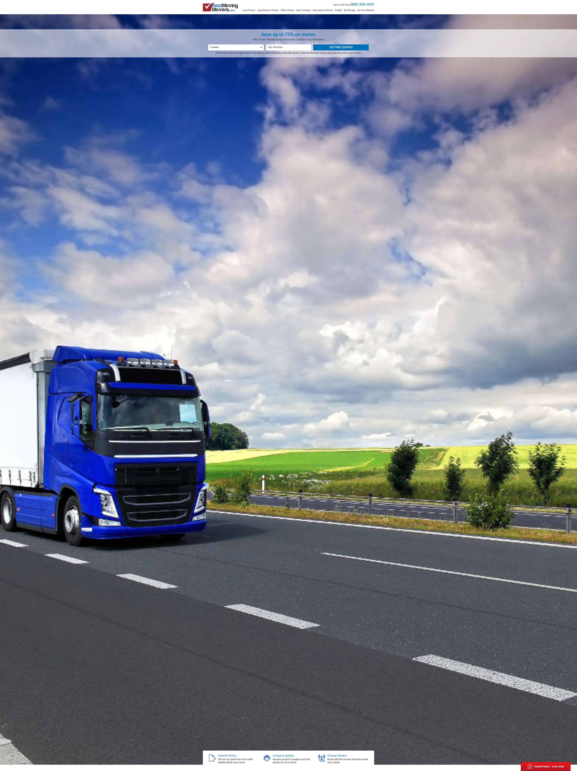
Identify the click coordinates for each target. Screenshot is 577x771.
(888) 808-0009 (362, 4)
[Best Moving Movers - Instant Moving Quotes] (220, 7)
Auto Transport (303, 10)
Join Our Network (365, 10)
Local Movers (248, 10)
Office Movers (288, 10)
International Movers (323, 10)
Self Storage (349, 10)
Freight (338, 10)
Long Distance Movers (268, 10)
